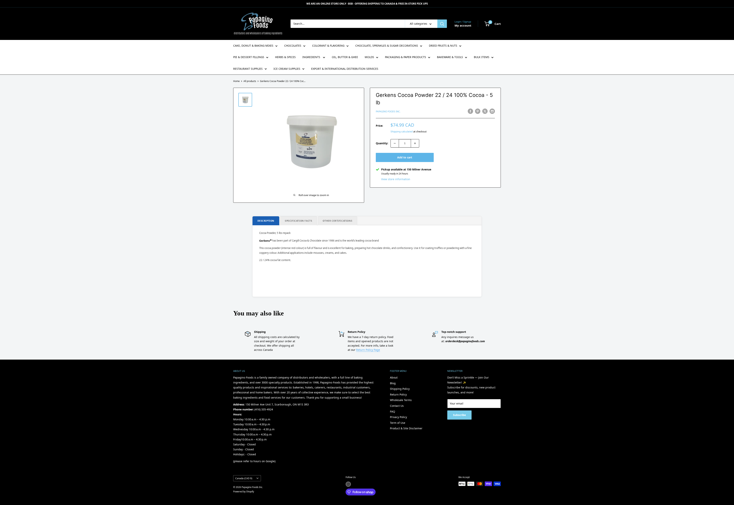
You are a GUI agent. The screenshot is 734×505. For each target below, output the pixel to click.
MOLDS (369, 57)
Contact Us (397, 406)
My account (463, 25)
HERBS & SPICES (285, 57)
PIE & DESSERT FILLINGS (248, 57)
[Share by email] (492, 111)
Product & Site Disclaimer (406, 428)
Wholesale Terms (401, 400)
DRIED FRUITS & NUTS (443, 45)
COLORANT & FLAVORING (328, 45)
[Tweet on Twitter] (485, 111)
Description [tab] (265, 220)
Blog (393, 383)
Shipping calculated (402, 131)
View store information (395, 179)
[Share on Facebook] (470, 111)
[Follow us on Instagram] (348, 484)
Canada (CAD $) (243, 478)
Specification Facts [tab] (298, 220)
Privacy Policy (398, 417)
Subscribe (459, 415)
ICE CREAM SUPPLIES (287, 69)
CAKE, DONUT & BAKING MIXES (253, 45)
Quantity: (382, 143)
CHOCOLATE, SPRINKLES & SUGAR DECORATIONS (386, 45)
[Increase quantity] (415, 143)
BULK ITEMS (481, 57)
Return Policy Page (368, 350)
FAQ (392, 411)
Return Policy (398, 394)
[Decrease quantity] (395, 143)
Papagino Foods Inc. (388, 111)
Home (236, 81)
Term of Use (397, 423)
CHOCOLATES (292, 45)
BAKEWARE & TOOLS (450, 57)
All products (250, 81)
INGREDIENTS (311, 57)
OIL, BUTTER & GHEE (345, 57)
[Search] (442, 23)
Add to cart (404, 157)
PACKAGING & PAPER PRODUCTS (405, 57)
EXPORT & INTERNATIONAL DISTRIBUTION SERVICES (344, 69)
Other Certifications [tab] (337, 220)
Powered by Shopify (243, 491)
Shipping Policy (400, 389)
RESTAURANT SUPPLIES (248, 69)
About (394, 377)
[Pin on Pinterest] (477, 111)
